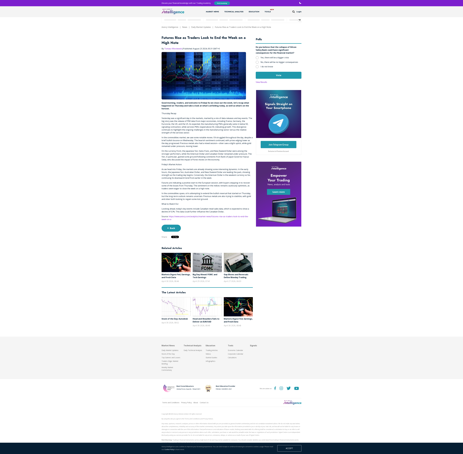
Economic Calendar (235, 350)
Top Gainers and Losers (171, 357)
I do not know (267, 66)
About (195, 402)
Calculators (232, 357)
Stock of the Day (168, 354)
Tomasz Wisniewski (173, 48)
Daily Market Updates (201, 27)
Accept (289, 448)
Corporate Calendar (235, 354)
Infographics (210, 361)
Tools (268, 11)
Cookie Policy (169, 449)
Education (254, 11)
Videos (208, 354)
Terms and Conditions (170, 402)
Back (172, 228)
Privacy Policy (186, 402)
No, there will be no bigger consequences (279, 62)
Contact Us (204, 402)
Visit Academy (222, 3)
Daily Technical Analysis (193, 350)
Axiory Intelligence (170, 27)
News (184, 27)
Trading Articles (212, 350)
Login (298, 11)
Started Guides (211, 357)
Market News (212, 11)
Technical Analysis (233, 11)
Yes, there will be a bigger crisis (275, 57)
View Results (261, 82)
